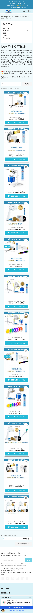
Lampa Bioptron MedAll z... (16, 117)
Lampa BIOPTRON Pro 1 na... (16, 301)
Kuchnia (6, 31)
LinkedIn (22, 578)
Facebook (2, 578)
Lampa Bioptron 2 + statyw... (16, 191)
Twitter (7, 578)
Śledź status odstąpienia (16, 610)
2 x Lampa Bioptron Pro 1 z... (16, 522)
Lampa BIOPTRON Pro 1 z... (16, 411)
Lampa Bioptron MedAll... (16, 375)
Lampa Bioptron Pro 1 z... (16, 227)
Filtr (27, 84)
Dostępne (11, 84)
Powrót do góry (23, 544)
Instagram (17, 578)
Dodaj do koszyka (16, 122)
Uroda (5, 36)
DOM (5, 33)
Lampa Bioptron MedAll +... (16, 264)
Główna (8, 24)
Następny (27, 539)
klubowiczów (20, 5)
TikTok (27, 578)
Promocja (6, 38)
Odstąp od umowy (16, 607)
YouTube (12, 578)
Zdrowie (6, 28)
